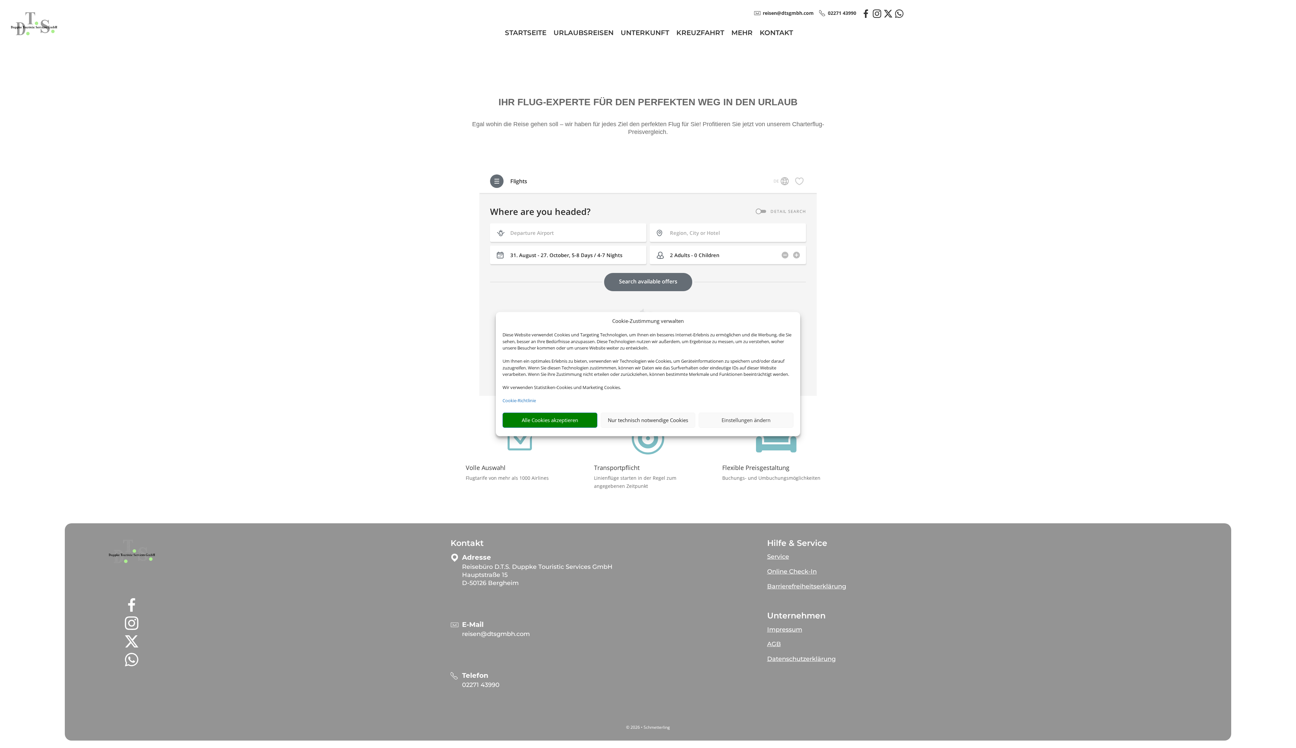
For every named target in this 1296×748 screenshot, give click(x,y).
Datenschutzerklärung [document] (801, 659)
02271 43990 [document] (842, 13)
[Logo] (33, 39)
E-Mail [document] (473, 625)
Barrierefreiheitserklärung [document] (806, 586)
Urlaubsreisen (584, 33)
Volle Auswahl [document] (486, 468)
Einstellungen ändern (746, 420)
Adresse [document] (476, 557)
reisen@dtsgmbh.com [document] (788, 13)
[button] (131, 552)
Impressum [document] (784, 629)
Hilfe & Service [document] (797, 543)
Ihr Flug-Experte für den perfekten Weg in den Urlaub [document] (648, 102)
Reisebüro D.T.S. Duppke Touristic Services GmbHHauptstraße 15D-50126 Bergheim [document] (537, 575)
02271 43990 (481, 685)
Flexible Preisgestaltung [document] (755, 468)
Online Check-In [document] (792, 571)
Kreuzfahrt (700, 33)
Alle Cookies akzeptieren (550, 420)
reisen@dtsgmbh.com (496, 634)
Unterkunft (645, 33)
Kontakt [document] (467, 543)
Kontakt (776, 33)
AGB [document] (774, 644)
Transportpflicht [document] (617, 468)
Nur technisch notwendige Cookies (648, 420)
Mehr (742, 33)
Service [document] (778, 556)
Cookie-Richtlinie (519, 400)
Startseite (525, 33)
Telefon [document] (475, 676)
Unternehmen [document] (796, 616)
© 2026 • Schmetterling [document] (648, 727)
